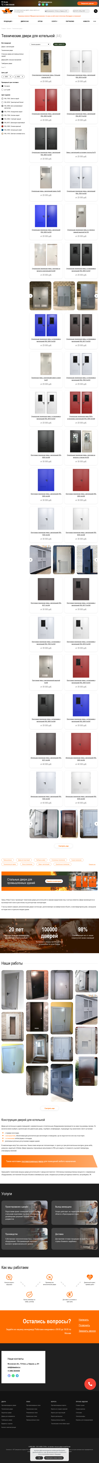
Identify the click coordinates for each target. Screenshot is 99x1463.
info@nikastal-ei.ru (46, 2)
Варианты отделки (6, 1423)
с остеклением (9, 1138)
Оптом (40, 21)
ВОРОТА (53, 1401)
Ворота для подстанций (58, 1412)
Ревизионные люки (32, 1412)
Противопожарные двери (8, 1405)
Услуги (54, 21)
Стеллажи (79, 1412)
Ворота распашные (56, 1416)
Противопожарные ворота (58, 1405)
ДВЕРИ (3, 1401)
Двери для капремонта (8, 1416)
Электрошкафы (80, 1416)
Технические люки (31, 1409)
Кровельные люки (31, 1416)
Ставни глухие (80, 1405)
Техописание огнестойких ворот (60, 1423)
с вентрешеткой (10, 1136)
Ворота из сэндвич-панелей (59, 1409)
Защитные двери (6, 1412)
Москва (5, 2)
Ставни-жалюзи (80, 1409)
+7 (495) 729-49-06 (9, 4)
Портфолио (70, 21)
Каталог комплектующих (8, 1427)
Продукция (8, 21)
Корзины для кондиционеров (84, 1420)
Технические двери (7, 1409)
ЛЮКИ (28, 1401)
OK (39, 1458)
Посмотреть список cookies (54, 1458)
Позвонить (84, 1325)
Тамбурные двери (6, 1420)
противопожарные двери (32, 1161)
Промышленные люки (32, 1420)
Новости (86, 21)
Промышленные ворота (58, 1420)
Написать (84, 1319)
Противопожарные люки (33, 1405)
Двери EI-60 (25, 21)
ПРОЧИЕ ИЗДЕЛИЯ (82, 1401)
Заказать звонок (87, 1330)
